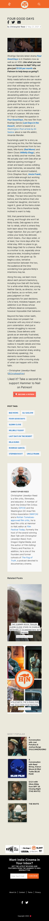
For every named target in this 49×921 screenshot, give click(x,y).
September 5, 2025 (24, 636)
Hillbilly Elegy (16, 430)
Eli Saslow (27, 412)
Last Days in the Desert (20, 436)
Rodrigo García (17, 448)
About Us (12, 892)
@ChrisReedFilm (16, 373)
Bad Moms (13, 412)
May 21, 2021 (34, 27)
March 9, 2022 (24, 709)
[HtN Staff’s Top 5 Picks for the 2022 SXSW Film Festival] (24, 679)
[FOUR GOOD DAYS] (24, 477)
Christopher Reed (18, 27)
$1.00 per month (24, 68)
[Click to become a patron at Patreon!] (24, 394)
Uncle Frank (33, 453)
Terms (30, 892)
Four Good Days (17, 418)
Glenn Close (15, 424)
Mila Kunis (14, 442)
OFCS (22, 508)
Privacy (38, 892)
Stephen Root (16, 453)
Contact (22, 892)
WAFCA (33, 514)
